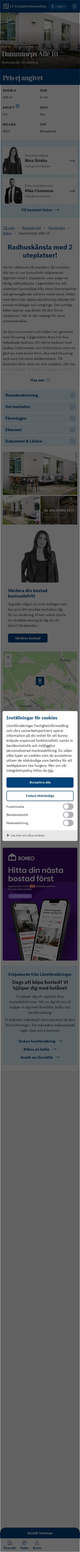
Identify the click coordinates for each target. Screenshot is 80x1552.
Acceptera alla (40, 782)
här (50, 770)
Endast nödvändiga (40, 795)
